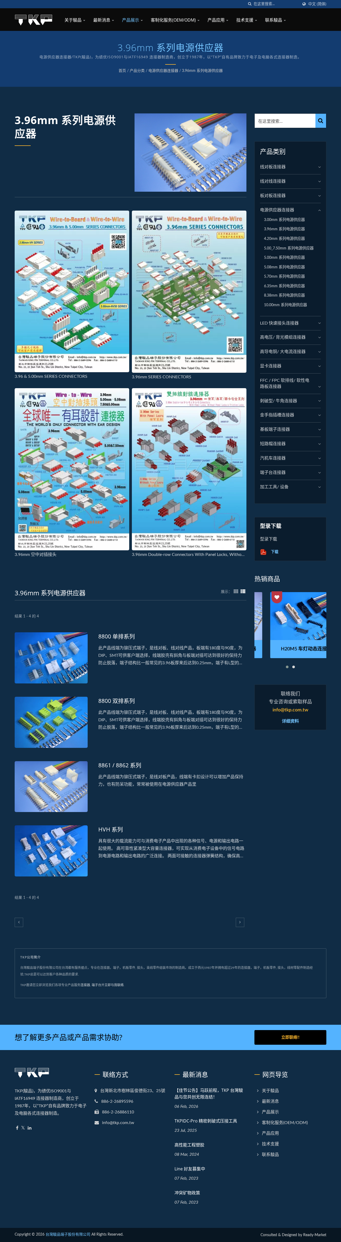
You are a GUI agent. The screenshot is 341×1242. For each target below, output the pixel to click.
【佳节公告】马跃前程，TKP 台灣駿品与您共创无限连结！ (208, 1093)
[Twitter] (23, 1128)
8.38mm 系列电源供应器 (284, 295)
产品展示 (131, 20)
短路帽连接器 (273, 444)
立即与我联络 (114, 985)
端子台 (96, 985)
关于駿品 (73, 20)
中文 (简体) (317, 4)
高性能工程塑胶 (189, 1145)
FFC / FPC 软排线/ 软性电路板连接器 (284, 383)
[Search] (320, 121)
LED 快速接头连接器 (279, 323)
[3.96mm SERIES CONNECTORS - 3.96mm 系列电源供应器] (189, 292)
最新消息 (102, 20)
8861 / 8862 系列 (119, 765)
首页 (122, 71)
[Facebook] (17, 1128)
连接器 (85, 985)
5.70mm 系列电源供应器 (284, 276)
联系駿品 (274, 20)
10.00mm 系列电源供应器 (285, 305)
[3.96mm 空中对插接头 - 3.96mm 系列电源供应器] (72, 469)
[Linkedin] (29, 1128)
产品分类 (137, 71)
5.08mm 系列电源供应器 (284, 267)
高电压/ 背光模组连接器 (283, 337)
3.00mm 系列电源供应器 (284, 220)
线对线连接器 (273, 181)
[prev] (19, 922)
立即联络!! (290, 1037)
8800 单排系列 (116, 636)
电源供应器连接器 (163, 71)
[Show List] (242, 591)
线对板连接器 (273, 167)
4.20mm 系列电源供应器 (284, 239)
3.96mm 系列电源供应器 (202, 71)
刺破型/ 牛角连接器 (278, 401)
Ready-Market (314, 1235)
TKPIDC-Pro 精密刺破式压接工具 (205, 1121)
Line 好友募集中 (189, 1169)
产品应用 (217, 20)
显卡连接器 (270, 366)
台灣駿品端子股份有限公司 (68, 1234)
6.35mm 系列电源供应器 (284, 286)
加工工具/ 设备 (274, 487)
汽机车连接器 (273, 458)
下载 (274, 551)
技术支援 (245, 20)
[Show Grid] (236, 591)
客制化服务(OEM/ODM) (174, 20)
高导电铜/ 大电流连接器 (283, 352)
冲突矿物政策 (187, 1193)
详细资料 (290, 721)
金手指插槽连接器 (277, 415)
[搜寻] (250, 4)
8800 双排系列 (116, 700)
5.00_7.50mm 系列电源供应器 (289, 248)
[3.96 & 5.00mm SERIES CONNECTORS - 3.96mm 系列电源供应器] (72, 291)
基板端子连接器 (275, 429)
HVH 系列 (110, 829)
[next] (240, 922)
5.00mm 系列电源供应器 (284, 258)
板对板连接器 (273, 196)
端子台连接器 (273, 472)
